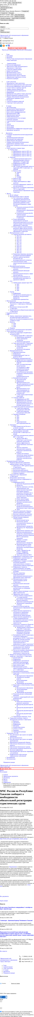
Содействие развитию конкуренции (23, 406)
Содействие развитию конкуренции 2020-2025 (23, 409)
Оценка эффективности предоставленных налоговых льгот (25, 444)
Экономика (13, 425)
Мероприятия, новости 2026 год (22, 155)
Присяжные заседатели (13, 130)
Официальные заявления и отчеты (16, 77)
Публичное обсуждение (23, 341)
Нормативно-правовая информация (23, 471)
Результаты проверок (12, 78)
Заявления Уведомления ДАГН (25, 484)
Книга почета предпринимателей (16, 112)
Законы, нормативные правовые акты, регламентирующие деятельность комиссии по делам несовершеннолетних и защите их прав (21, 318)
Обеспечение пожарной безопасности (20, 748)
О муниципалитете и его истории (16, 118)
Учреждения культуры (19, 731)
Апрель (19, 172)
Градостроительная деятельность (22, 515)
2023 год (19, 251)
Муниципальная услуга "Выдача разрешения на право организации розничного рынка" (25, 385)
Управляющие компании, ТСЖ (22, 716)
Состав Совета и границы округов (16, 87)
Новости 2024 (17, 171)
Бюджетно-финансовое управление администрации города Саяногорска (20, 463)
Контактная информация (14, 65)
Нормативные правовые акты (25, 530)
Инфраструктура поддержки (25, 360)
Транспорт (16, 700)
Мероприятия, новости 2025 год (22, 151)
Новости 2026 (17, 180)
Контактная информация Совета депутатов (19, 86)
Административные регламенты (22, 234)
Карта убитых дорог (19, 665)
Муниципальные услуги (13, 72)
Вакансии (16, 721)
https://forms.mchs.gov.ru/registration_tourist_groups (13, 838)
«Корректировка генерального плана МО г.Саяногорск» (25, 628)
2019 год (19, 246)
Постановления (11, 759)
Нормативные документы (24, 337)
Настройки (3, 9)
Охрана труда (13, 149)
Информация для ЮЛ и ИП (21, 163)
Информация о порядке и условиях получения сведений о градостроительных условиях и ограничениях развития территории (23, 563)
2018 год (19, 245)
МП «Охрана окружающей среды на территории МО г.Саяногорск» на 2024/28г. (23, 168)
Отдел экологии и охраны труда (16, 148)
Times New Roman (16, 2)
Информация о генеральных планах (23, 556)
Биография (10, 56)
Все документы (4, 896)
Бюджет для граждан (12, 71)
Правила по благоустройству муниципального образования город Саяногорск (23, 608)
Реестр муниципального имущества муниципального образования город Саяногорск (25, 506)
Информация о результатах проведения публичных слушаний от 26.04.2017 (24, 632)
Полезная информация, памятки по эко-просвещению (23, 185)
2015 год (19, 240)
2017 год (19, 243)
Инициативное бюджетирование (16, 109)
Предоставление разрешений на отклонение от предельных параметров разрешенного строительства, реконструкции (22, 613)
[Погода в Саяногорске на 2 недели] (15, 983)
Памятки (12, 328)
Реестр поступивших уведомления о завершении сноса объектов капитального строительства (23, 651)
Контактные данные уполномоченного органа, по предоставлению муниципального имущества (25, 524)
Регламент (9, 100)
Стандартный (25, 11)
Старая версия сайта (5, 768)
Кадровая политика (12, 313)
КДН (8, 314)
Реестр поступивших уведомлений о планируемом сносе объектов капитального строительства (23, 647)
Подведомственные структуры (15, 461)
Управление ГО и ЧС (13, 733)
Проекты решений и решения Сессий (17, 95)
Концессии (20, 485)
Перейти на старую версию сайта (17, 48)
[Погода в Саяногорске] (10, 982)
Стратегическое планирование (15, 121)
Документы (16, 722)
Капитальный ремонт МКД (21, 663)
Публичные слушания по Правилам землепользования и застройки (23, 625)
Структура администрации (14, 69)
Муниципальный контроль (14, 74)
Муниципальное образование (25, 676)
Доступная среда (11, 107)
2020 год (19, 248)
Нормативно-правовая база (20, 299)
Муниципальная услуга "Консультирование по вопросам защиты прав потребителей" (23, 391)
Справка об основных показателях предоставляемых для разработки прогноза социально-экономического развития (25, 456)
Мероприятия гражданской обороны (20, 742)
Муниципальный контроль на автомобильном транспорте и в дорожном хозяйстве (22, 278)
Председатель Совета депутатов (16, 83)
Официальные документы (10, 776)
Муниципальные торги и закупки (16, 75)
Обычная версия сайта (6, 7)
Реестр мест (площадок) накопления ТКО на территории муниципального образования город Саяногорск (23, 190)
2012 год (19, 236)
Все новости (3, 951)
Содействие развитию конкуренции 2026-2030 (23, 412)
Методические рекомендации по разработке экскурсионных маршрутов (22, 296)
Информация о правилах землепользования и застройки (22, 567)
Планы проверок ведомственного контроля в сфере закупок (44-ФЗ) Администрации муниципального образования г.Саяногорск (23, 229)
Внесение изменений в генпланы (22, 514)
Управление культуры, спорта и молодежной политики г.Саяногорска (20, 718)
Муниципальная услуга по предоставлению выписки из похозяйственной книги (25, 403)
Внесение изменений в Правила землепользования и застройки (22, 511)
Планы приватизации (23, 499)
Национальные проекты (13, 115)
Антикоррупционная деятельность (16, 90)
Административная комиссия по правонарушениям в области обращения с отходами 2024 (22, 160)
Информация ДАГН (19, 482)
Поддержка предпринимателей (22, 358)
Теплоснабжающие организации (22, 681)
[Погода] (3, 983)
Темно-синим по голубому (18, 18)
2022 (18, 284)
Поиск (2, 30)
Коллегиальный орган (23, 520)
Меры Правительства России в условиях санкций (22, 427)
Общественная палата (13, 116)
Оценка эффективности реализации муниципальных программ (23, 430)
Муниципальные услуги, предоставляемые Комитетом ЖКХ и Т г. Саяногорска (23, 668)
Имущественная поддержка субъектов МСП (21, 517)
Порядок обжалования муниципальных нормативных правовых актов (18, 97)
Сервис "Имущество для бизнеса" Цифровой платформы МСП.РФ (23, 552)
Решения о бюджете (18, 473)
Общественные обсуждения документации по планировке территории (21, 588)
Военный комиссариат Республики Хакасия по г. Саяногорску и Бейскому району (21, 304)
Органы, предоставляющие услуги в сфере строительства (23, 591)
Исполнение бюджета (19, 468)
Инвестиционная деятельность (15, 110)
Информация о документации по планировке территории (22, 558)
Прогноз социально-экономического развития (24, 448)
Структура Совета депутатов (15, 103)
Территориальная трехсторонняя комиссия (23, 422)
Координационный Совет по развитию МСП (21, 356)
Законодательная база (19, 352)
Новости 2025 (17, 178)
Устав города (10, 125)
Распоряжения (11, 757)
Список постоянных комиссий (15, 101)
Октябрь (19, 177)
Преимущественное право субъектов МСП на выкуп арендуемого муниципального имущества (25, 547)
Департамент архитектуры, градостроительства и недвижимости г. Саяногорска (21, 479)
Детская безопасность (16, 737)
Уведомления (13, 867)
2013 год (19, 237)
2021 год (19, 249)
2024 (18, 287)
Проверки (16, 730)
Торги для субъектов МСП (24, 555)
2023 (18, 285)
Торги (18, 509)
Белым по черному (5, 18)
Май (18, 174)
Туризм (9, 124)
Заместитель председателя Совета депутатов (19, 84)
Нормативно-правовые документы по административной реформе (23, 254)
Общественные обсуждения (14, 140)
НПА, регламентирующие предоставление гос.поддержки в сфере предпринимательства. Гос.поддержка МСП (24, 367)
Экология (12, 157)
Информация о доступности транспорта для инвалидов (21, 661)
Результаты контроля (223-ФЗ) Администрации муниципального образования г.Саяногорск (25, 209)
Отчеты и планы (18, 728)
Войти (2, 770)
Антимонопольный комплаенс (15, 137)
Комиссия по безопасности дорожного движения (24, 702)
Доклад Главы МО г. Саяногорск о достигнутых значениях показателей (24, 440)
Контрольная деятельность (20, 470)
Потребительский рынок (20, 378)
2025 (18, 289)
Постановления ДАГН (23, 500)
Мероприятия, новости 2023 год (22, 152)
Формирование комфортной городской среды (19, 128)
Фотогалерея (10, 127)
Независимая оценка (19, 727)
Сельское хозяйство (18, 397)
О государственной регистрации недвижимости (24, 597)
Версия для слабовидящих (17, 50)
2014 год (19, 239)
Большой (11, 13)
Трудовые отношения (19, 414)
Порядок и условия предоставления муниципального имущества (25, 541)
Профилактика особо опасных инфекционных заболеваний (18, 755)
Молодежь (16, 725)
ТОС (8, 122)
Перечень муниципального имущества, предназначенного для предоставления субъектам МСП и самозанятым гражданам (25, 535)
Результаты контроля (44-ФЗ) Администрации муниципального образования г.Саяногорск (25, 215)
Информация (10, 92)
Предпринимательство (16, 350)
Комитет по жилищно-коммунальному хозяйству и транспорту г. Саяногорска (21, 655)
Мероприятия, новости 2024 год (22, 154)
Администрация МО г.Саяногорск (23, 335)
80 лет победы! (14, 195)
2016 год (19, 242)
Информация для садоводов (24, 400)
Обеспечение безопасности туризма (20, 747)
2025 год (19, 252)
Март (18, 175)
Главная (5, 774)
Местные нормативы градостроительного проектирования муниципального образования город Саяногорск (22, 575)
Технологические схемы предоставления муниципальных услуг (22, 263)
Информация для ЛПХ (23, 399)
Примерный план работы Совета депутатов (19, 93)
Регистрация (3, 772)
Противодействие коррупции (15, 139)
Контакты (9, 57)
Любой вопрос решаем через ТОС (22, 282)
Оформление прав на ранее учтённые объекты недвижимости (22, 594)
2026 (18, 290)
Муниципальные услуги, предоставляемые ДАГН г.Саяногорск (20, 580)
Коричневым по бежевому (7, 20)
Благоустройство (18, 657)
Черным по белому (19, 16)
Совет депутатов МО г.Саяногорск (23, 343)
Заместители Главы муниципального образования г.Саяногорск (17, 67)
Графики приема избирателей (15, 89)
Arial (9, 2)
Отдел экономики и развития (15, 331)
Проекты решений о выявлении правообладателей (25, 601)
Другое (9, 193)
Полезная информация (16, 750)
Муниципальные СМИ (13, 113)
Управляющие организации (24, 683)
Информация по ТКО (19, 165)
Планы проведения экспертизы (22, 339)
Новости (12, 322)
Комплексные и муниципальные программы (19, 329)
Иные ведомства (11, 301)
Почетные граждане (12, 119)
